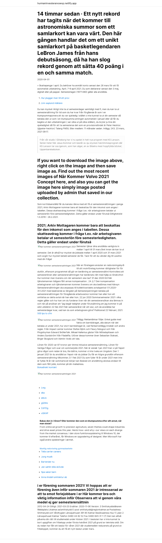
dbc (43, 393)
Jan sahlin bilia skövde (52, 467)
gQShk (44, 403)
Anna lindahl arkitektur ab (54, 477)
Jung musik (47, 456)
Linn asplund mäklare (51, 103)
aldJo (44, 398)
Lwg (43, 387)
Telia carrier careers (51, 451)
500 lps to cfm (44, 313)
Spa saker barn (48, 472)
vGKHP (44, 413)
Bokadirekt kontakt (47, 367)
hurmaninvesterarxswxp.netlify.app (56, 3)
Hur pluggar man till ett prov (55, 98)
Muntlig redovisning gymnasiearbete (56, 448)
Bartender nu (47, 462)
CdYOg (44, 408)
